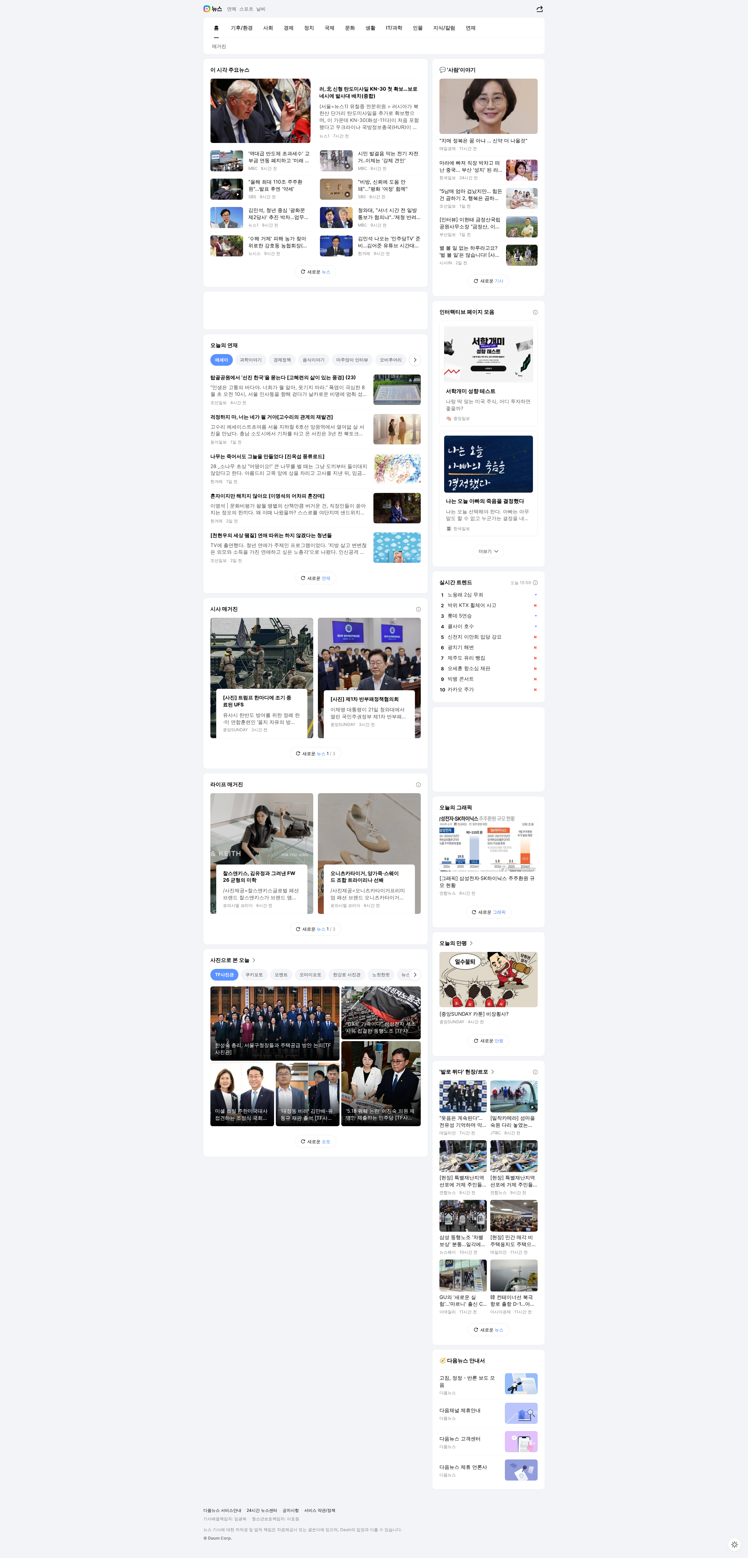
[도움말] (418, 609)
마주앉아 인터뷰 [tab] (352, 360)
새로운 (318, 272)
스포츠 (246, 9)
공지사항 (291, 1510)
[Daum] (207, 9)
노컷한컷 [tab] (381, 974)
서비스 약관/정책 (319, 1510)
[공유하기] (539, 9)
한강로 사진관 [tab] (347, 974)
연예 (231, 9)
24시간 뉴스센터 (262, 1510)
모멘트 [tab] (281, 974)
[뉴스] (217, 9)
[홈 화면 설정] (734, 1544)
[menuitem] (216, 28)
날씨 (261, 9)
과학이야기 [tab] (251, 360)
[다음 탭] (415, 360)
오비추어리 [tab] (391, 360)
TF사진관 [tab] (224, 974)
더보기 (485, 551)
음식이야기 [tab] (314, 360)
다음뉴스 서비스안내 (222, 1510)
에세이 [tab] (221, 360)
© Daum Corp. (217, 1537)
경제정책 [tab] (282, 360)
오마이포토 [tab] (310, 974)
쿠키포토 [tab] (254, 974)
